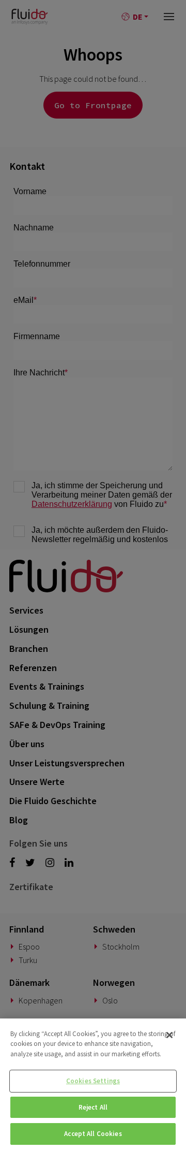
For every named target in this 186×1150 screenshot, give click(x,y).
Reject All (93, 1107)
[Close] (169, 1035)
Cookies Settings (93, 1080)
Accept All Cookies (92, 1133)
